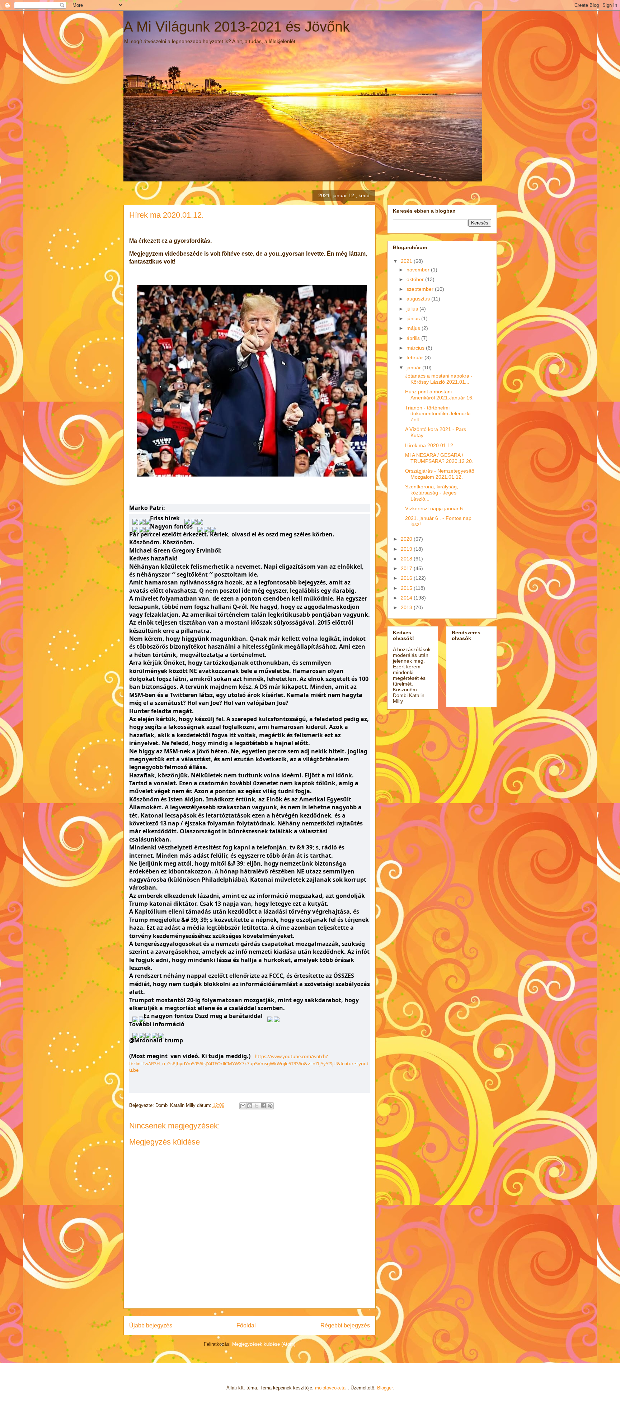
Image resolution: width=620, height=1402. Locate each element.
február (415, 357)
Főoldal (246, 1325)
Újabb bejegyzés (150, 1325)
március (416, 348)
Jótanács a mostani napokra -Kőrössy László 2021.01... (439, 379)
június (414, 318)
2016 (407, 578)
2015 (407, 588)
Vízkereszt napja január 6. (434, 508)
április (414, 338)
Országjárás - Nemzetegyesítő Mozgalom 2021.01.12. (439, 474)
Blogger (385, 1388)
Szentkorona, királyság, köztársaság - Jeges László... (431, 493)
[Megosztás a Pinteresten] (270, 1105)
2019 (407, 549)
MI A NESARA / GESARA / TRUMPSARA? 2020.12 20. (439, 458)
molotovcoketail (331, 1388)
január (414, 367)
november (419, 270)
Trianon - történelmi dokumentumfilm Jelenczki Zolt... (437, 414)
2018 (407, 559)
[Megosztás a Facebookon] (263, 1105)
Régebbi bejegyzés (345, 1325)
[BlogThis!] (249, 1105)
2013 (407, 607)
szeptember (421, 289)
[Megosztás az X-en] (256, 1105)
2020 (407, 539)
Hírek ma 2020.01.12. (430, 445)
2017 (407, 568)
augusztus (419, 299)
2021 (407, 261)
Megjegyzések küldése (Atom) (263, 1344)
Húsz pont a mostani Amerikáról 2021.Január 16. (439, 395)
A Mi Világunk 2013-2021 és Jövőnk (236, 26)
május (414, 328)
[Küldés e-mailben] (242, 1105)
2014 (407, 598)
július (413, 309)
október (416, 279)
